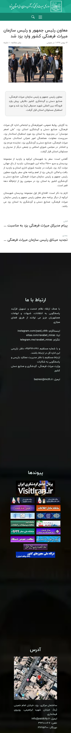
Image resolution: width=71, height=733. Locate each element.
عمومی (49, 42)
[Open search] (33, 17)
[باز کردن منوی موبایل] (40, 17)
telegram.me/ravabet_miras (36, 340)
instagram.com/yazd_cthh (33, 331)
